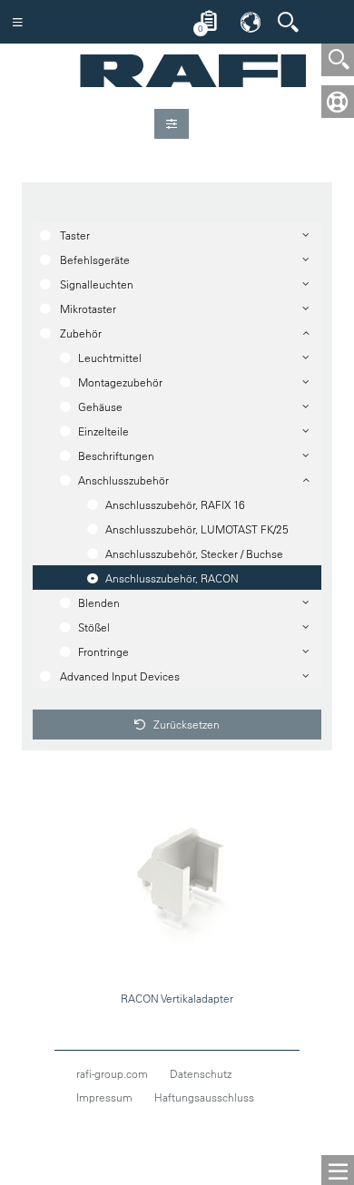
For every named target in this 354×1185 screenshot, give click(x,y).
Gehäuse (100, 406)
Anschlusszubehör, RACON (172, 578)
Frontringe (103, 651)
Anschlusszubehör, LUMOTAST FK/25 (197, 529)
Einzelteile (103, 431)
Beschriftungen (116, 455)
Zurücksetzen (185, 724)
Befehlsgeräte (95, 259)
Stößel (94, 627)
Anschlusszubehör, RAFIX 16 (175, 504)
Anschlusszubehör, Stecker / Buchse (194, 553)
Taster (75, 235)
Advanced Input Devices (120, 676)
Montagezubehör (120, 382)
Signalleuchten (96, 284)
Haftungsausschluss (204, 1097)
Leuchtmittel (110, 357)
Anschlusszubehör (123, 480)
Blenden (99, 602)
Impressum (104, 1097)
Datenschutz (200, 1073)
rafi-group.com (112, 1073)
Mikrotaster (88, 308)
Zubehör (81, 333)
